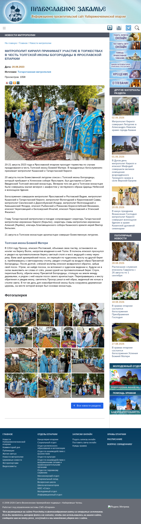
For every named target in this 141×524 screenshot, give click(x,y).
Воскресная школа (46, 482)
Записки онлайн (82, 434)
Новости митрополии (40, 43)
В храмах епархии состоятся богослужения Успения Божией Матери (125, 352)
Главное (23, 43)
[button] (137, 28)
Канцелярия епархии (47, 439)
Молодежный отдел (47, 491)
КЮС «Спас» (43, 488)
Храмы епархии (116, 434)
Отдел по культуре (46, 457)
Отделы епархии (47, 434)
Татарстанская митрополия (34, 71)
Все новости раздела (88, 405)
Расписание (114, 439)
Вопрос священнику (119, 444)
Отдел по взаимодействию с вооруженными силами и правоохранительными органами (51, 463)
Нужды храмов (79, 446)
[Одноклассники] (14, 82)
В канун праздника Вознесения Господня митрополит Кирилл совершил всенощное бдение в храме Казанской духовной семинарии (124, 219)
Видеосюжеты (10, 466)
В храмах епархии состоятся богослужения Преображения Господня (122, 311)
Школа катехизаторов (48, 485)
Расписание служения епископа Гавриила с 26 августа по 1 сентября (124, 271)
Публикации (8, 450)
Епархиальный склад (47, 479)
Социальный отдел (46, 442)
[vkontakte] (109, 28)
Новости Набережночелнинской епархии (14, 442)
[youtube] (118, 28)
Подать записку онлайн (83, 439)
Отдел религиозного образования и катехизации (51, 447)
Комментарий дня (11, 447)
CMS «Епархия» (47, 507)
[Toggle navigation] (4, 28)
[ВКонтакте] (11, 82)
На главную (11, 43)
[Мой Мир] (18, 82)
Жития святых (10, 454)
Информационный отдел (49, 495)
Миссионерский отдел (48, 476)
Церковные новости (12, 460)
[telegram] (128, 28)
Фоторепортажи (10, 463)
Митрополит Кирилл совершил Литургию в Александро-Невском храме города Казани (124, 125)
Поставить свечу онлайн (84, 442)
